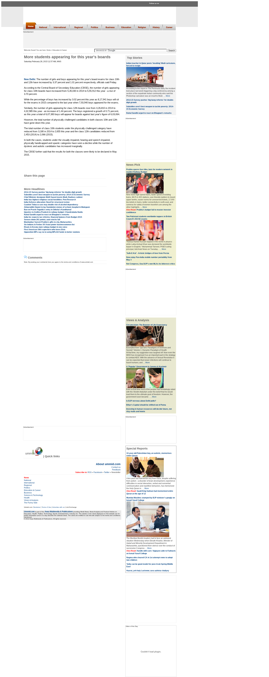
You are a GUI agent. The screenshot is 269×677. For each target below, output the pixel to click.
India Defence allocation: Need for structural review (46, 202)
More (168, 96)
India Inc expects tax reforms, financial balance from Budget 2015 (53, 217)
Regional (28, 485)
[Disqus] (71, 303)
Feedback (116, 470)
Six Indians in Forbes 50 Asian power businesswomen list (49, 224)
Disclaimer (36, 507)
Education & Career (32, 490)
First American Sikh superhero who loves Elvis (44, 229)
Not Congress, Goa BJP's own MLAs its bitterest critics (150, 264)
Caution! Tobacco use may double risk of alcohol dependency (51, 205)
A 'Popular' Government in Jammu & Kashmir (146, 367)
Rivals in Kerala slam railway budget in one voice (45, 227)
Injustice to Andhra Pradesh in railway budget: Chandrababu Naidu (53, 212)
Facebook (98, 472)
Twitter (107, 472)
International (29, 483)
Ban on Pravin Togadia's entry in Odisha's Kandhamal (47, 210)
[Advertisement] (99, 40)
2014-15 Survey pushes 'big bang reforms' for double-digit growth (53, 192)
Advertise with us (58, 507)
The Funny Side (30, 503)
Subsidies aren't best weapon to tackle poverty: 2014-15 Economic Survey (57, 195)
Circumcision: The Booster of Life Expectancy (146, 325)
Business (28, 493)
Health (27, 498)
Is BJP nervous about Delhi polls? (141, 401)
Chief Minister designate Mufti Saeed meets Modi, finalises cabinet (53, 197)
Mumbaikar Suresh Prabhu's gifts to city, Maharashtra (48, 222)
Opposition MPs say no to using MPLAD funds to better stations (52, 232)
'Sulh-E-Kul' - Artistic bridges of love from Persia (147, 253)
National (27, 480)
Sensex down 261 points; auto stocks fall (42, 220)
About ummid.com (108, 464)
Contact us (115, 467)
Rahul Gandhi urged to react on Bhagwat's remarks (46, 215)
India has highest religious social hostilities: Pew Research (50, 200)
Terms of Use (46, 507)
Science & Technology (33, 495)
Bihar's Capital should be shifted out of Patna (146, 405)
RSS (89, 472)
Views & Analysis (31, 500)
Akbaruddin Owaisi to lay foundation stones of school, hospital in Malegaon (57, 207)
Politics (27, 488)
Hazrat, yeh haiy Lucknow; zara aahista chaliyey (147, 571)
